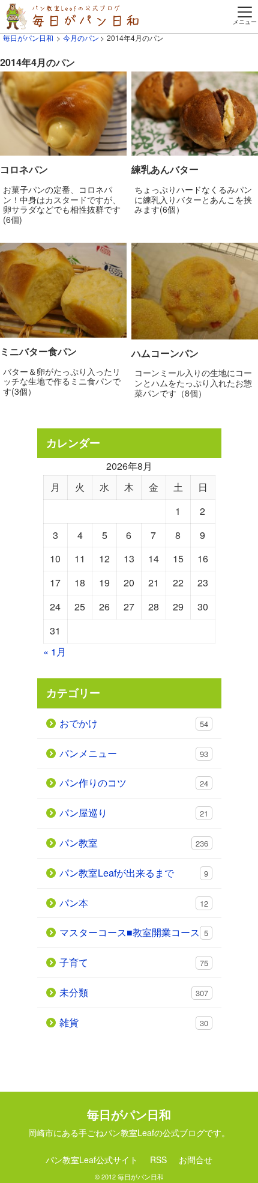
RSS (158, 1160)
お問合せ (195, 1160)
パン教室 (133, 843)
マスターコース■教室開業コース (133, 932)
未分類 (133, 992)
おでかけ (133, 723)
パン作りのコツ (133, 782)
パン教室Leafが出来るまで (133, 873)
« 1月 (54, 651)
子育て (133, 962)
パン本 (133, 903)
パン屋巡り (133, 813)
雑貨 (133, 1022)
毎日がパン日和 (141, 1176)
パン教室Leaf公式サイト (92, 1160)
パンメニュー (133, 753)
